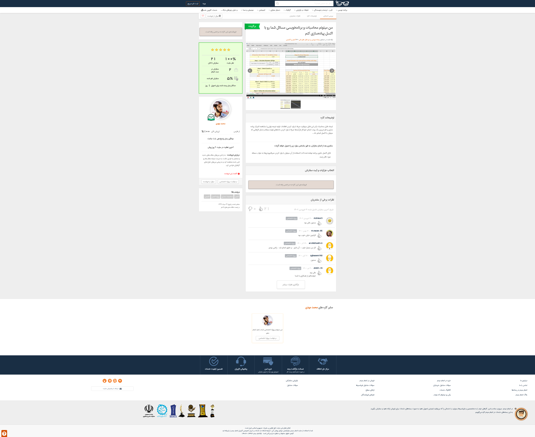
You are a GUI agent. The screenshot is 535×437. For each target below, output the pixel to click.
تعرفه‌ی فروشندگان (367, 395)
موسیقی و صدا (248, 10)
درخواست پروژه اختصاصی (228, 181)
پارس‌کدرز (270, 433)
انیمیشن (262, 10)
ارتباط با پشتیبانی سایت (111, 388)
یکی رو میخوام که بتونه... (442, 395)
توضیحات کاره (312, 16)
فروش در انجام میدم (367, 380)
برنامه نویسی (342, 10)
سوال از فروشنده (213, 16)
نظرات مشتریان (295, 16)
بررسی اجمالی (328, 16)
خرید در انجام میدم (444, 380)
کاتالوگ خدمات (445, 390)
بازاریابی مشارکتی (292, 380)
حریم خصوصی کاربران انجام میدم (242, 430)
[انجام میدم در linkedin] (110, 381)
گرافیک (288, 10)
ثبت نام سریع (193, 3)
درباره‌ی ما (523, 380)
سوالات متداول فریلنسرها (365, 385)
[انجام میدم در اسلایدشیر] (104, 381)
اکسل (237, 196)
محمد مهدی (311, 307)
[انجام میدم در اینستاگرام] (120, 381)
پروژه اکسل (215, 196)
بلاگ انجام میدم (521, 395)
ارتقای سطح (370, 390)
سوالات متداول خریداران (442, 385)
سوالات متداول (292, 385)
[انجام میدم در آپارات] (115, 381)
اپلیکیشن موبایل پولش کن (280, 430)
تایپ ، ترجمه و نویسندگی (323, 10)
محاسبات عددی (227, 196)
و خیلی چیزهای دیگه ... (229, 10)
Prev (250, 70)
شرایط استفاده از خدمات (262, 430)
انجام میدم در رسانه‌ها (519, 390)
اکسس (207, 196)
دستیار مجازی (275, 10)
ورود (204, 3)
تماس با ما (523, 385)
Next (332, 70)
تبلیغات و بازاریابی (302, 10)
